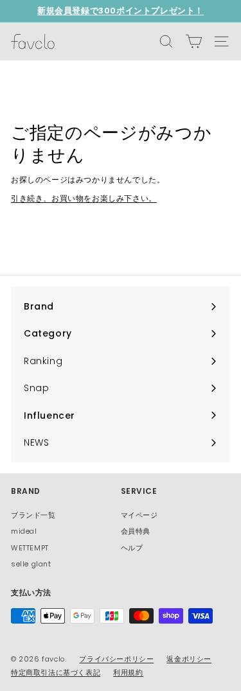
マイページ (139, 515)
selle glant (31, 564)
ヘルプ (132, 548)
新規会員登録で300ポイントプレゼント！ (120, 10)
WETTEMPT (30, 548)
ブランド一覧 (33, 515)
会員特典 (135, 531)
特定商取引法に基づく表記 (55, 672)
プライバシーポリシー (116, 659)
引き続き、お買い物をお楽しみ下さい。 (84, 198)
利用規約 (128, 672)
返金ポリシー (188, 659)
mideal (24, 531)
